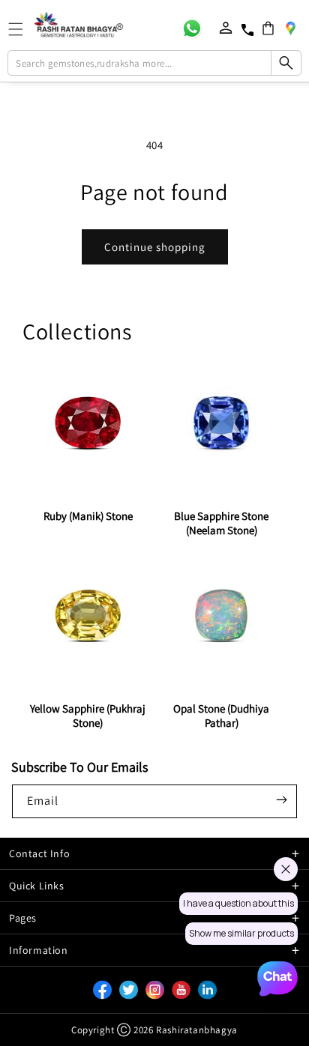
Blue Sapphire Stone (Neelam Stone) (221, 523)
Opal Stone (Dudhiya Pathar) (221, 715)
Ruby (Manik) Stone (88, 516)
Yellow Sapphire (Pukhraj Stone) (88, 715)
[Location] (290, 27)
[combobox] (154, 63)
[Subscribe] (281, 800)
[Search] (286, 63)
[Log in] (226, 27)
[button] (268, 28)
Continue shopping (155, 247)
